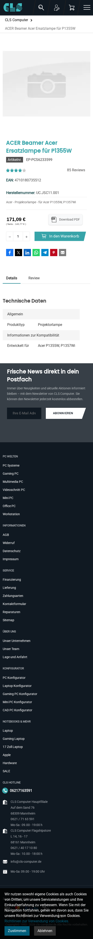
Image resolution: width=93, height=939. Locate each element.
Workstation (11, 514)
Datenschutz (12, 551)
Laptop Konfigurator (17, 686)
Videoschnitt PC (14, 490)
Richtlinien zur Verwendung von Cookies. (37, 921)
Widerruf (9, 543)
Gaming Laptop (14, 738)
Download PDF (69, 219)
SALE (6, 771)
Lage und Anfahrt (15, 657)
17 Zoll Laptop (13, 747)
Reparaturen (11, 612)
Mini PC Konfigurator (17, 702)
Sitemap (8, 620)
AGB (6, 535)
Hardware (10, 763)
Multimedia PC (13, 481)
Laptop (8, 730)
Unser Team (11, 649)
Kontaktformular (14, 604)
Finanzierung (12, 579)
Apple (7, 755)
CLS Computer (16, 20)
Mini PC (8, 498)
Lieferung (9, 587)
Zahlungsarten (13, 596)
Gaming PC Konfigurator (20, 694)
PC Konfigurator (14, 677)
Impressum (11, 559)
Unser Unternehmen (16, 641)
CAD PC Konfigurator (17, 710)
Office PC (9, 506)
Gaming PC (11, 473)
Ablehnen (44, 931)
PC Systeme (11, 465)
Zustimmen (17, 931)
